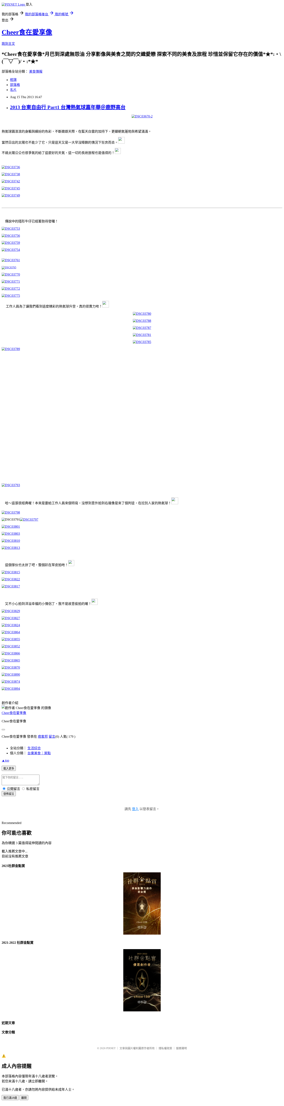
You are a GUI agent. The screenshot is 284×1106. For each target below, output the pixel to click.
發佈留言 (8, 793)
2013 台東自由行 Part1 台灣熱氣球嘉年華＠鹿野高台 (68, 107)
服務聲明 (181, 1048)
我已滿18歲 (10, 1097)
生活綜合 (34, 748)
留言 (52, 736)
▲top (5, 760)
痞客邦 (43, 736)
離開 (24, 1097)
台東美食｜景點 (39, 753)
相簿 (13, 80)
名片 (13, 90)
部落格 (15, 85)
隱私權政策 (165, 1048)
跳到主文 (8, 43)
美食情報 (35, 71)
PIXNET (111, 1048)
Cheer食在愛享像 (27, 32)
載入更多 (8, 768)
